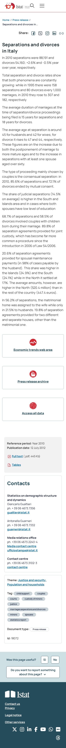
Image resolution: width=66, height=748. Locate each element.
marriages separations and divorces (27, 609)
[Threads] (58, 738)
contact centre (17, 567)
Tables (16, 465)
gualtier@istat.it (18, 512)
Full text (17, 456)
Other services (15, 722)
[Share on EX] (39, 33)
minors (13, 614)
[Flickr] (58, 730)
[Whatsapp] (51, 730)
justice (13, 604)
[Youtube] (43, 730)
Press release (39, 629)
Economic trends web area (33, 350)
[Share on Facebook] (32, 33)
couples (41, 593)
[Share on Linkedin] (54, 33)
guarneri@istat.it (18, 529)
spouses (29, 614)
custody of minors (33, 598)
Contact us (12, 704)
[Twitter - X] (14, 730)
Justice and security (32, 580)
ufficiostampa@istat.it (22, 550)
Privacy (10, 708)
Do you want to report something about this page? (33, 672)
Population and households (25, 584)
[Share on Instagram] (46, 33)
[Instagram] (22, 730)
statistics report (18, 619)
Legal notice (13, 715)
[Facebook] (35, 730)
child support (23, 593)
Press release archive (33, 381)
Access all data (33, 413)
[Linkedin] (29, 730)
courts (13, 598)
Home (5, 20)
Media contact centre (21, 546)
